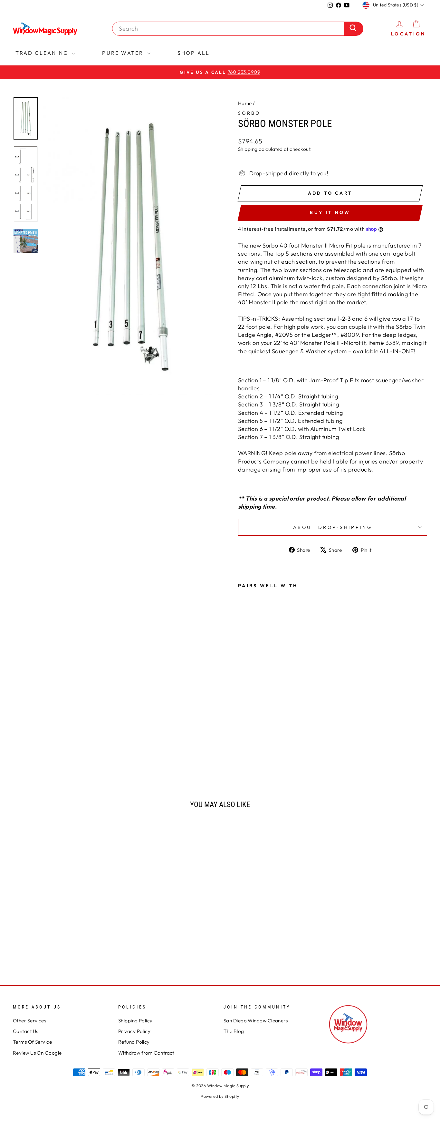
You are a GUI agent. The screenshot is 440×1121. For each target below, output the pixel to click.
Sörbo (249, 113)
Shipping (248, 149)
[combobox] (230, 28)
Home (245, 103)
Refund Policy (134, 1042)
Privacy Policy (134, 1031)
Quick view (62, 915)
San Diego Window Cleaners (256, 1021)
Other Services (29, 1021)
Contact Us (25, 1031)
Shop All (193, 53)
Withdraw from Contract (146, 1053)
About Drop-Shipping (332, 527)
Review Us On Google (37, 1053)
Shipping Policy (135, 1021)
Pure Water (123, 53)
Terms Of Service (32, 1042)
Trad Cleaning (43, 53)
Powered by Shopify (220, 1096)
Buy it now (330, 212)
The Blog (234, 1031)
